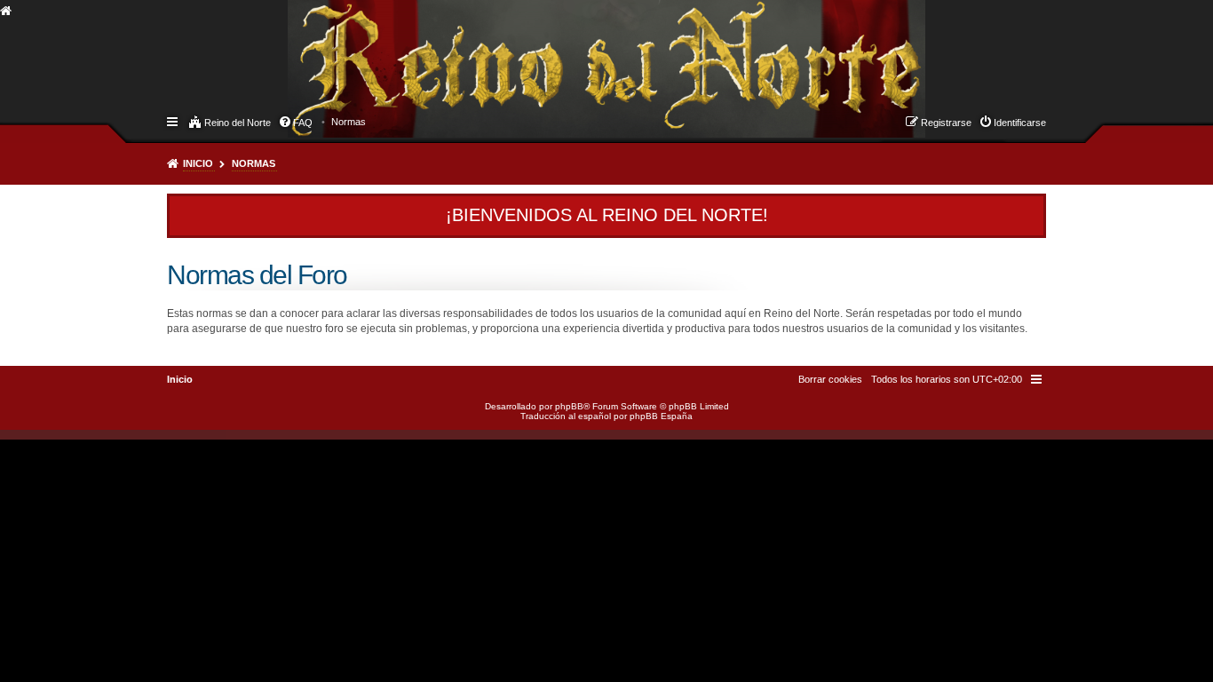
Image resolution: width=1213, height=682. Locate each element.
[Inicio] (303, 50)
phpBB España (661, 416)
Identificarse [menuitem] (1020, 122)
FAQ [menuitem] (303, 122)
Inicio (198, 163)
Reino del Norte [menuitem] (237, 122)
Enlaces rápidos (173, 121)
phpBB (569, 406)
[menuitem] (348, 121)
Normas (253, 163)
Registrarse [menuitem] (946, 122)
